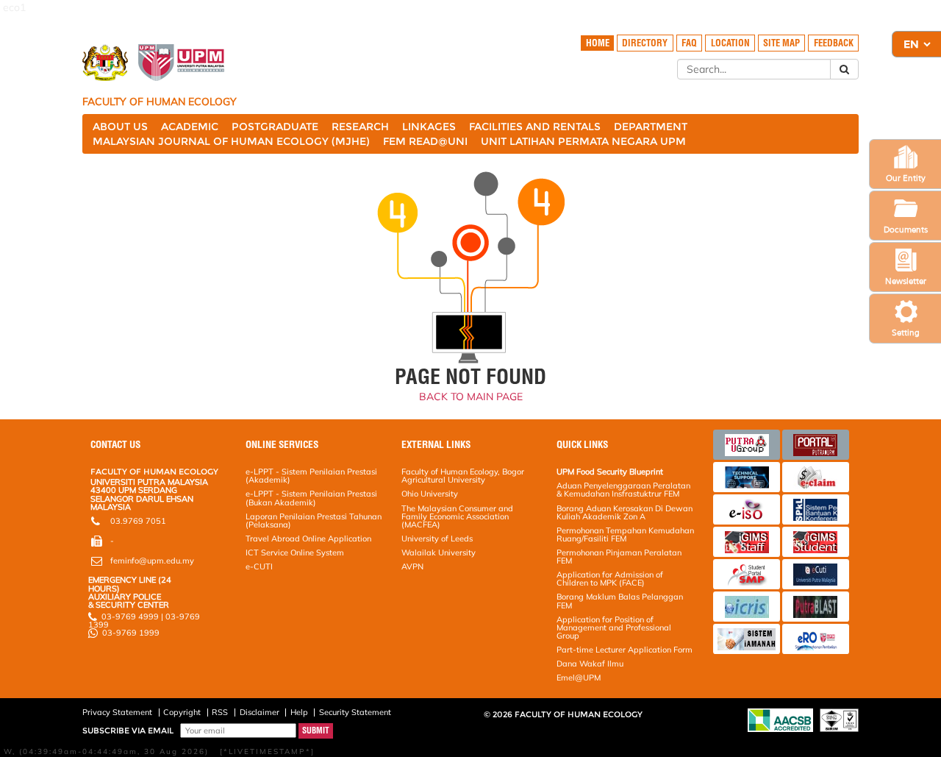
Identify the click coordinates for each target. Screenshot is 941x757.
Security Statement (355, 712)
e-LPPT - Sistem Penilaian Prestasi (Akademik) (311, 475)
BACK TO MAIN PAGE (471, 396)
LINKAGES (429, 126)
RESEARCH (360, 126)
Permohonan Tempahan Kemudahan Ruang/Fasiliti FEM (625, 534)
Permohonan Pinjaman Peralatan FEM (619, 556)
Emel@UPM (579, 677)
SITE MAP (781, 43)
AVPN (412, 566)
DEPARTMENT (650, 126)
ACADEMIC (189, 126)
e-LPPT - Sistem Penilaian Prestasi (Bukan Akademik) (311, 497)
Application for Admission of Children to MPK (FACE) (610, 578)
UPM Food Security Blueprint (610, 471)
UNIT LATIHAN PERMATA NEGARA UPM (583, 141)
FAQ (689, 43)
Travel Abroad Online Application (308, 538)
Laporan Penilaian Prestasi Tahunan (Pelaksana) (314, 520)
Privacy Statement (117, 712)
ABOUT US (120, 126)
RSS (220, 712)
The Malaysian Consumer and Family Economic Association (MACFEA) (457, 516)
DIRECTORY (645, 43)
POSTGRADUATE (275, 126)
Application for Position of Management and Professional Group (614, 627)
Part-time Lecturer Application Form (625, 649)
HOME (597, 43)
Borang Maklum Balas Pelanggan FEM (620, 600)
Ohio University (429, 493)
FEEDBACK (834, 43)
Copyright (182, 712)
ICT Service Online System (295, 552)
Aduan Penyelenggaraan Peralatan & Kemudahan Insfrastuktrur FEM (623, 489)
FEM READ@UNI (425, 141)
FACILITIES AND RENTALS (535, 126)
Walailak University (438, 552)
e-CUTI (259, 566)
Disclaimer (259, 712)
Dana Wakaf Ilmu (590, 663)
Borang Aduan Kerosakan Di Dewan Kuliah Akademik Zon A (625, 512)
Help (299, 712)
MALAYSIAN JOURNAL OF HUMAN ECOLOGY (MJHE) (231, 141)
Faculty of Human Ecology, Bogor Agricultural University (462, 475)
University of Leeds (437, 538)
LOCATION (730, 43)
